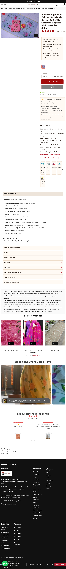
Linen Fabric (4, 538)
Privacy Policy (36, 482)
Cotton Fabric (5, 532)
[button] (42, 168)
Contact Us (36, 474)
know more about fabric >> (50, 154)
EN (60, 5)
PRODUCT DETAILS (10, 194)
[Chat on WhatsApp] (5, 563)
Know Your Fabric (37, 515)
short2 (6, 252)
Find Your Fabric (37, 513)
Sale (3, 14)
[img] (33, 416)
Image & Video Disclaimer (12, 282)
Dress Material (49, 480)
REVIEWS (7, 262)
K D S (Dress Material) (51, 158)
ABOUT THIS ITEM (9, 257)
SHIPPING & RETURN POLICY (13, 272)
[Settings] (56, 5)
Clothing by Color (37, 510)
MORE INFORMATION (10, 277)
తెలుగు (6, 454)
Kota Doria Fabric (5, 535)
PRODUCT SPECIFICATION (12, 248)
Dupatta (48, 483)
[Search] (5, 5)
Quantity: (44, 73)
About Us (35, 471)
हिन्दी (2, 454)
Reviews (35, 518)
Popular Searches (9, 464)
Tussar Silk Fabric (5, 545)
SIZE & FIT (7, 267)
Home (2, 8)
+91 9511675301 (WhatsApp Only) (12, 501)
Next (64, 338)
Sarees (48, 478)
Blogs (34, 502)
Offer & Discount (37, 494)
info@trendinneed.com (9, 504)
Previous (1, 338)
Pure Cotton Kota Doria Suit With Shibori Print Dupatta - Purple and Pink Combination (11, 350)
